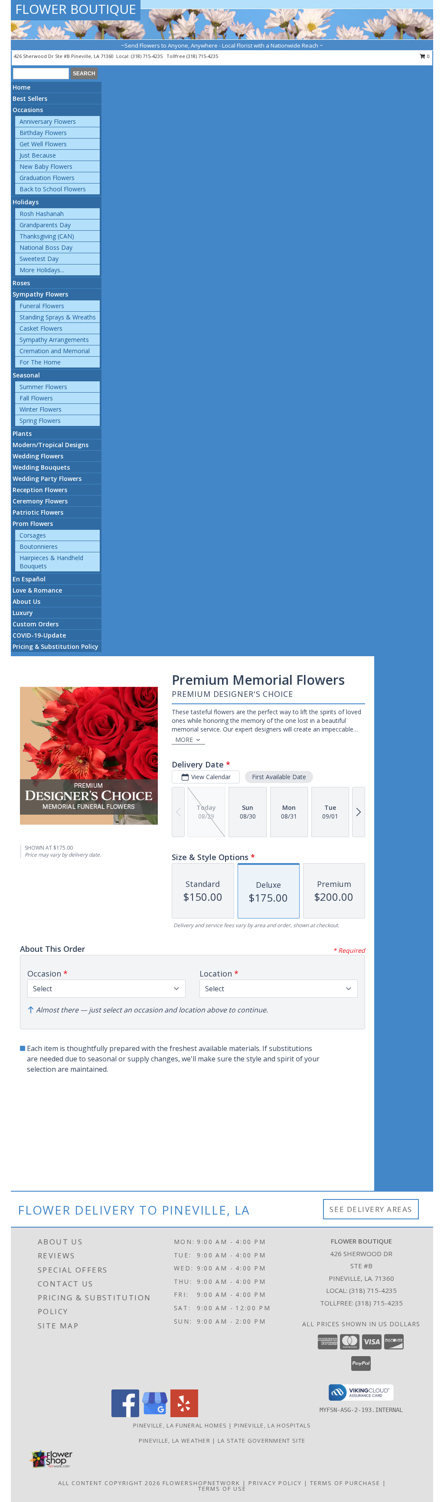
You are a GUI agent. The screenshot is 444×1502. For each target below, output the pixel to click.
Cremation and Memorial (55, 351)
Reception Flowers (40, 490)
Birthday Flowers (43, 133)
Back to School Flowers (53, 189)
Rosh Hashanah (42, 214)
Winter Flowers (41, 409)
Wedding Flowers (38, 456)
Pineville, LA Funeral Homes (180, 1425)
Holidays (26, 202)
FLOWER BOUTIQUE (75, 8)
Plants (22, 433)
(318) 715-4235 (147, 56)
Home (21, 87)
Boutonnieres (39, 546)
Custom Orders (36, 624)
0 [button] (427, 56)
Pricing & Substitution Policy (55, 646)
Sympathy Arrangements (54, 339)
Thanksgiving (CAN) (47, 236)
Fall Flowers (36, 398)
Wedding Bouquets (41, 467)
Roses (21, 283)
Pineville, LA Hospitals (272, 1425)
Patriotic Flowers (38, 512)
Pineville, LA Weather (174, 1440)
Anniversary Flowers (48, 121)
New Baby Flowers (46, 166)
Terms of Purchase (345, 1483)
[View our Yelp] (184, 1415)
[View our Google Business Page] (155, 1415)
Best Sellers (30, 98)
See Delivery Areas (371, 1209)
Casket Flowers (41, 328)
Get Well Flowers (43, 144)
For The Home (40, 362)
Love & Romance (37, 590)
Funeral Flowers (42, 306)
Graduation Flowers (47, 178)
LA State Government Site (261, 1440)
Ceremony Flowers (40, 501)
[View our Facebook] (125, 1415)
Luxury (23, 613)
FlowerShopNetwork (201, 1483)
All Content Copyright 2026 (109, 1483)
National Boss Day (46, 247)
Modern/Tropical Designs (50, 445)
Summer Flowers (43, 387)
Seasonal (26, 375)
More (184, 739)
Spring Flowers (40, 420)
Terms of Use (222, 1488)
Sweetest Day (39, 259)
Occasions (28, 110)
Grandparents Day (45, 225)
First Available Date (279, 777)
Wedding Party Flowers (47, 478)
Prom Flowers (33, 523)
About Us (26, 601)
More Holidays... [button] (42, 270)
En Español (29, 579)
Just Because (38, 155)
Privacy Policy (275, 1483)
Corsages (33, 535)
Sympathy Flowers (40, 294)
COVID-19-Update (39, 635)
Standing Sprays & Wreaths (58, 317)
